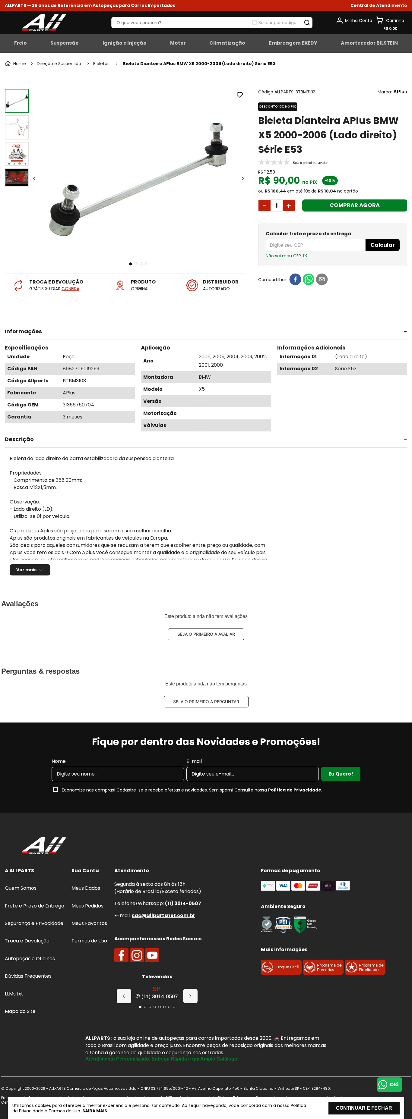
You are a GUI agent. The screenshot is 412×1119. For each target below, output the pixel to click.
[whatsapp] (309, 279)
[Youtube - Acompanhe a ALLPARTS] (152, 955)
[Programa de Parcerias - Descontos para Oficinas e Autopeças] (323, 973)
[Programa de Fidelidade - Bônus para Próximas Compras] (365, 973)
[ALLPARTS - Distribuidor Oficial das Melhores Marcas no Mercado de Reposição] (44, 846)
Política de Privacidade (294, 790)
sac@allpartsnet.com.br (163, 915)
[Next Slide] (190, 996)
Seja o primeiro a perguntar (206, 701)
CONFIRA (70, 289)
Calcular (382, 245)
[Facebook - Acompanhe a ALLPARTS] (121, 955)
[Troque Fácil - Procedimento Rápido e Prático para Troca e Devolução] (281, 973)
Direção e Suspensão (59, 64)
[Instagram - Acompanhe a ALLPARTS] (137, 955)
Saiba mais (94, 1111)
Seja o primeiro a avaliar (206, 634)
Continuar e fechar (364, 1108)
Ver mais (26, 570)
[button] (378, 5)
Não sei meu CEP (283, 255)
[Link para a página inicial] (16, 63)
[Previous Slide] (124, 996)
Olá (394, 1084)
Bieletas (101, 64)
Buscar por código (277, 22)
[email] (322, 279)
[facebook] (295, 279)
